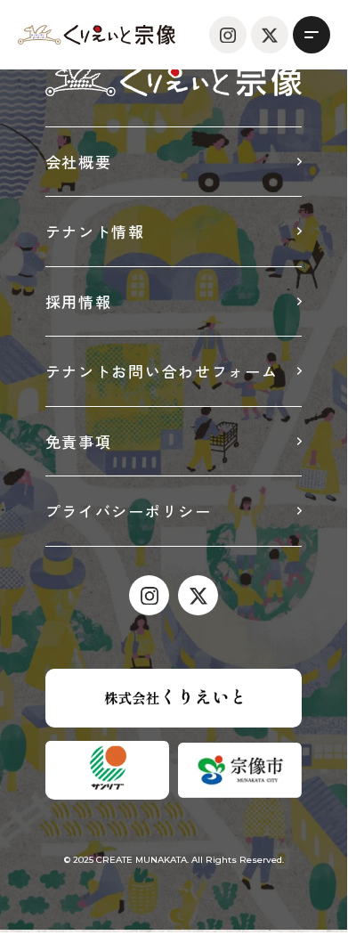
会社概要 (78, 161)
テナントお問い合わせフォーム (162, 371)
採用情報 (78, 301)
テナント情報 (95, 231)
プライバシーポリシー (128, 511)
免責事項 (78, 441)
